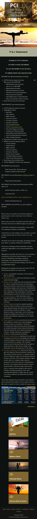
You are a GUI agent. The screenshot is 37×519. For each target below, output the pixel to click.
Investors (31, 509)
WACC (6, 368)
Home (10, 24)
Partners (18, 509)
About (18, 24)
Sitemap (18, 511)
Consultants (25, 509)
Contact (26, 24)
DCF (11, 364)
